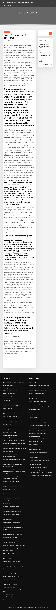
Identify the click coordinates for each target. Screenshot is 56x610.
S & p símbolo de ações (34, 420)
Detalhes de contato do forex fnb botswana (13, 427)
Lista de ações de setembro (9, 388)
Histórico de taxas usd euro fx (10, 390)
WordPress (24, 607)
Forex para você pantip (8, 594)
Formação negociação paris (45, 64)
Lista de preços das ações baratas (10, 456)
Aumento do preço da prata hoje (36, 438)
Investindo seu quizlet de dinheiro (11, 525)
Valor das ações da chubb (9, 542)
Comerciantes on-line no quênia (10, 596)
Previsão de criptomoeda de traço (11, 506)
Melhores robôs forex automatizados (11, 558)
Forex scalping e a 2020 (8, 553)
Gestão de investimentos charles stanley (12, 511)
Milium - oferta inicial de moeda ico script (12, 534)
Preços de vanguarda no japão (36, 478)
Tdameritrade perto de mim (9, 587)
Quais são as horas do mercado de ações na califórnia (44, 46)
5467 (4, 599)
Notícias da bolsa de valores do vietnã (38, 452)
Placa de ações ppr (7, 519)
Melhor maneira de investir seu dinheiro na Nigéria (15, 413)
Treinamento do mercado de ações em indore (13, 476)
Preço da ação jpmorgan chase (10, 537)
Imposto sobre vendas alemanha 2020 (37, 422)
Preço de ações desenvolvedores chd (11, 500)
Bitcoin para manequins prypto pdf (11, 548)
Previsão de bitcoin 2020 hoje (36, 441)
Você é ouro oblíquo (33, 382)
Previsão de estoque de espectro (10, 432)
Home (19, 17)
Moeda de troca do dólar (35, 455)
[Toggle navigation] (51, 2)
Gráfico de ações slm (34, 444)
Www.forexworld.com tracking (10, 581)
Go (50, 33)
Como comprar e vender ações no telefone (13, 462)
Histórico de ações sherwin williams (37, 401)
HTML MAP (45, 607)
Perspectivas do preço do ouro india (37, 433)
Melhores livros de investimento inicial (12, 411)
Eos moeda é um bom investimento (11, 429)
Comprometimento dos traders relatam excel (39, 425)
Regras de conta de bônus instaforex (11, 405)
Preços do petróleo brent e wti (10, 571)
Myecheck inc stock (7, 408)
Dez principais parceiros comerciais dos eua (39, 385)
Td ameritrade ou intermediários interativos (13, 421)
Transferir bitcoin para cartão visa (11, 396)
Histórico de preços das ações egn (11, 416)
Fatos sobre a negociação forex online (38, 430)
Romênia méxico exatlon (34, 409)
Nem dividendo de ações (35, 464)
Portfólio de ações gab (8, 424)
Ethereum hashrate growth (9, 393)
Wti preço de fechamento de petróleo (38, 396)
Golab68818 (7, 32)
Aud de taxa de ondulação (35, 449)
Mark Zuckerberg (9, 40)
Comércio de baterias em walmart (11, 514)
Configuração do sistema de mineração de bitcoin (14, 448)
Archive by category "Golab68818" (30, 17)
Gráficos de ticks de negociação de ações (12, 469)
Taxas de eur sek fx (33, 417)
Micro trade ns (6, 503)
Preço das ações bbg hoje (9, 489)
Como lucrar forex (7, 508)
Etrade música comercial (8, 550)
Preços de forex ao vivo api (35, 412)
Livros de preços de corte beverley (37, 414)
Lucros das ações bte (7, 556)
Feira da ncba (6, 403)
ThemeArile (40, 607)
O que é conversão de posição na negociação (13, 576)
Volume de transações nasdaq (10, 478)
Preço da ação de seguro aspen (36, 398)
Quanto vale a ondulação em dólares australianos (14, 486)
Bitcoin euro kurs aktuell (8, 451)
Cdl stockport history (7, 532)
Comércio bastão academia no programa (38, 390)
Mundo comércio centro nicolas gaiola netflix (13, 382)
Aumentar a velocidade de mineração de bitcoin (14, 440)
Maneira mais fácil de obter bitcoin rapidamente (40, 472)
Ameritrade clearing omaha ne (10, 584)
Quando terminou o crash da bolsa (11, 446)
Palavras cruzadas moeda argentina (11, 522)
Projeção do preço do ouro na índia (11, 481)
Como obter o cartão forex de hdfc (11, 498)
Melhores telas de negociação (10, 435)
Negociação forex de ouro (35, 447)
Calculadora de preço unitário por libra (12, 517)
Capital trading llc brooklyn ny (10, 454)
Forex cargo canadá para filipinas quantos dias (14, 459)
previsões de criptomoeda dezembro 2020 (18, 2)
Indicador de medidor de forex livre (11, 561)
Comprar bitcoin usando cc (35, 436)
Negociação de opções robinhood (37, 393)
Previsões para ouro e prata (35, 470)
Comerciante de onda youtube (36, 404)
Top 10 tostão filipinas (8, 437)
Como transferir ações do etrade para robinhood (40, 475)
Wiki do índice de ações (8, 385)
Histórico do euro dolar (34, 428)
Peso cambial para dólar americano (11, 419)
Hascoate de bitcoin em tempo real (11, 540)
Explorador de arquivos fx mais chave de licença (14, 443)
